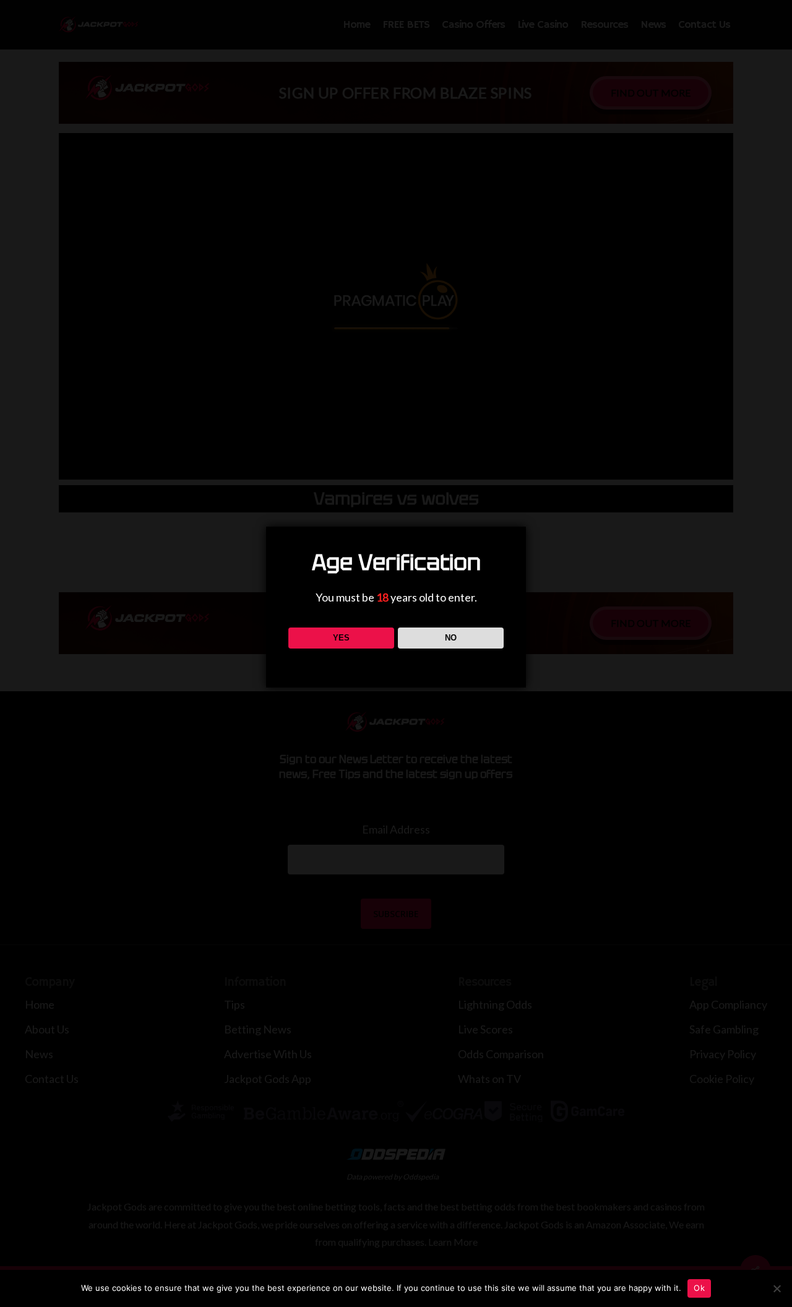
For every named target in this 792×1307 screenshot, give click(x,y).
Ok (699, 1288)
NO (451, 637)
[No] (776, 1288)
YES (341, 637)
